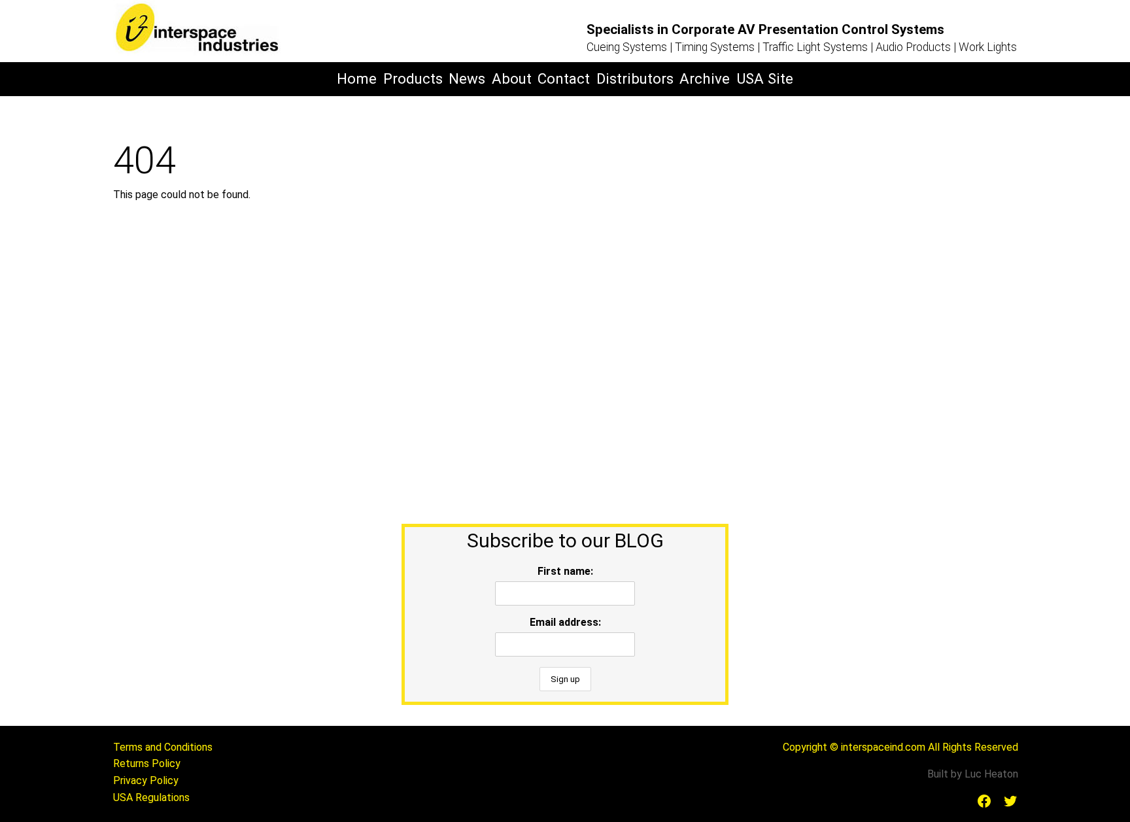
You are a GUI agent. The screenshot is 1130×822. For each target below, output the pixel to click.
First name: (565, 571)
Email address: (565, 622)
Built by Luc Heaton (972, 774)
